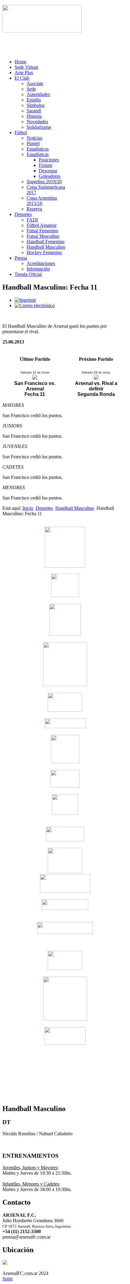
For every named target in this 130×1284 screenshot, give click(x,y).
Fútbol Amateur (42, 225)
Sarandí (34, 110)
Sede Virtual (26, 67)
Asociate (35, 83)
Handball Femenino (45, 241)
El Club (22, 78)
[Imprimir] (25, 300)
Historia (34, 116)
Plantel (33, 143)
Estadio (34, 99)
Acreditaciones (41, 263)
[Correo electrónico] (35, 305)
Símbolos (35, 105)
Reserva (34, 208)
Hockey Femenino (44, 252)
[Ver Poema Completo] (42, 30)
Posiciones (49, 159)
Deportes (23, 214)
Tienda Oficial (28, 274)
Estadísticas (38, 148)
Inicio (27, 508)
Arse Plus (24, 72)
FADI (32, 219)
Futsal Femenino (42, 230)
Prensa (21, 257)
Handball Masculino (46, 247)
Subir (7, 1278)
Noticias (34, 138)
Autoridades (38, 94)
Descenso (48, 170)
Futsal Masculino (43, 236)
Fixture (45, 165)
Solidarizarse (39, 127)
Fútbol (21, 132)
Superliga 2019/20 (44, 181)
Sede (31, 88)
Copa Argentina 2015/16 (42, 200)
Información (38, 268)
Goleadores (49, 176)
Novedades (37, 121)
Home (20, 61)
